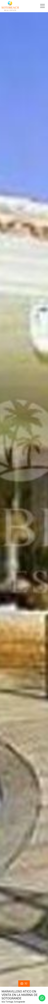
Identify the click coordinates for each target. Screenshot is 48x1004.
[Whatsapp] (42, 998)
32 (25, 983)
